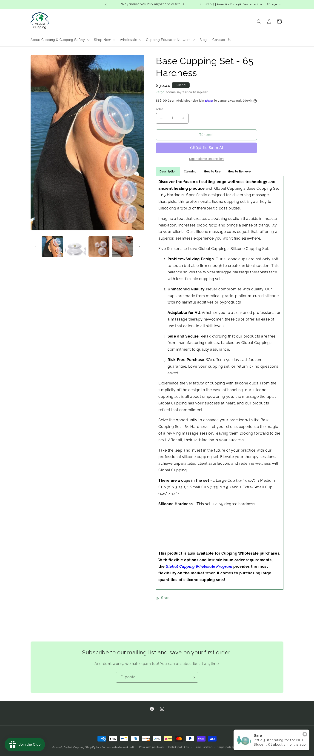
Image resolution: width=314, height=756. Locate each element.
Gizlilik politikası (178, 747)
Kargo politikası (227, 747)
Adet (159, 109)
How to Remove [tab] (239, 171)
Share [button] (166, 598)
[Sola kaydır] (36, 246)
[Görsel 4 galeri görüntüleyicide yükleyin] (122, 246)
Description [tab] (168, 171)
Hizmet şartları (203, 747)
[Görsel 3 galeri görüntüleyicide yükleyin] (98, 246)
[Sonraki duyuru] (200, 4)
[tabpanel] (219, 383)
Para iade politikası (151, 747)
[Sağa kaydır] (139, 246)
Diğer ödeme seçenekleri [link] (206, 158)
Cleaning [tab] (190, 171)
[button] (59, 40)
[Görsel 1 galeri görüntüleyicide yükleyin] (52, 246)
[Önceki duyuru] (106, 4)
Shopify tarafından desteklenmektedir (110, 747)
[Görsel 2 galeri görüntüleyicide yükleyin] (75, 246)
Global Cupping (74, 747)
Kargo (160, 92)
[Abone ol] (193, 677)
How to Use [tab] (212, 171)
